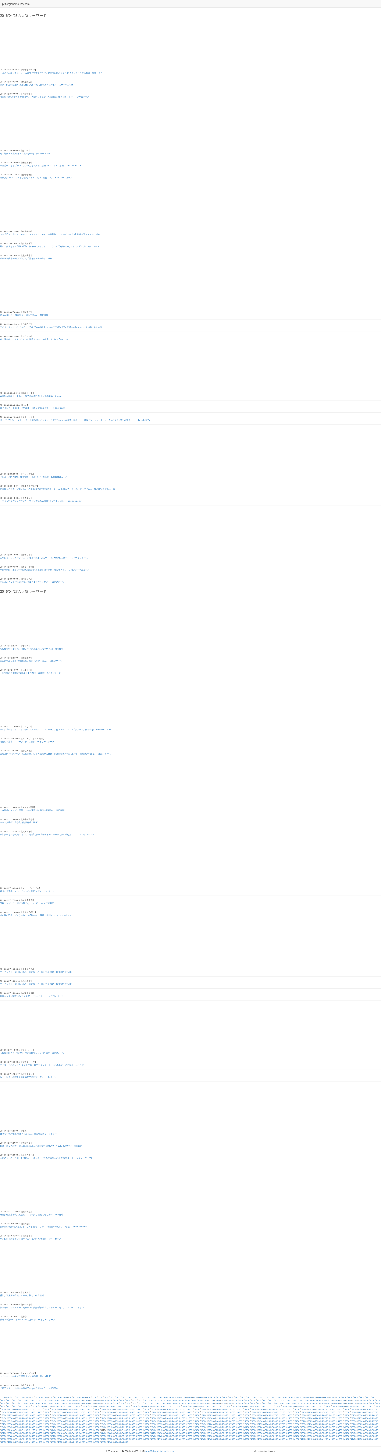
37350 (146, 1435)
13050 (82, 1409)
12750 (39, 1409)
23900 (118, 1421)
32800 (254, 1430)
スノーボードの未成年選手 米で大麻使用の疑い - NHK (25, 1376)
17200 (296, 1412)
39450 (68, 1438)
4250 (104, 1400)
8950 (282, 1403)
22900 (354, 1418)
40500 (218, 1438)
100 (8, 1397)
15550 (61, 1412)
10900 (156, 1406)
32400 (196, 1430)
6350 (354, 1400)
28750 (54, 1427)
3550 (20, 1400)
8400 (217, 1403)
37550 (175, 1435)
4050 (80, 1400)
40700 (246, 1438)
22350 (275, 1418)
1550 (159, 1397)
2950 (326, 1397)
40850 (268, 1438)
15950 (118, 1412)
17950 (25, 1415)
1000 (94, 1397)
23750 (96, 1421)
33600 (368, 1430)
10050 (35, 1406)
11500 (242, 1406)
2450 (266, 1397)
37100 (111, 1435)
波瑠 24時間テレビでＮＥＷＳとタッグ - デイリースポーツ (27, 1319)
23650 (82, 1421)
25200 (304, 1421)
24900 (261, 1421)
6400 (360, 1400)
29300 (132, 1427)
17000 (268, 1412)
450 (41, 1397)
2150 (231, 1397)
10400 (85, 1406)
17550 (346, 1412)
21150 (104, 1418)
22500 (296, 1418)
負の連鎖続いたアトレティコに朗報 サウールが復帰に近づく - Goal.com (34, 339)
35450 (254, 1433)
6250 (342, 1400)
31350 (46, 1430)
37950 (232, 1435)
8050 (175, 1403)
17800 (4, 1415)
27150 (204, 1424)
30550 (311, 1427)
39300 (46, 1438)
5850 (294, 1400)
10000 (27, 1406)
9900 (15, 1406)
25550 (354, 1421)
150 (12, 1397)
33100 (296, 1430)
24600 (218, 1421)
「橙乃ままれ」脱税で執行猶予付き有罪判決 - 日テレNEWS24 (29, 1388)
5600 (265, 1400)
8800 (265, 1403)
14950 (354, 1409)
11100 (185, 1406)
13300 (118, 1409)
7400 (98, 1403)
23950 (125, 1421)
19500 (246, 1415)
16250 (161, 1412)
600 (55, 1397)
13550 (154, 1409)
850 (79, 1397)
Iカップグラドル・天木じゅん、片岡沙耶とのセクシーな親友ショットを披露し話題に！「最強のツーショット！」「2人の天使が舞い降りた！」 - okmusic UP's (75, 420)
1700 (177, 1397)
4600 (145, 1400)
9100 (300, 1403)
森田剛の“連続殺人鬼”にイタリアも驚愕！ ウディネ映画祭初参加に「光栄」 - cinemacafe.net (43, 1226)
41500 (361, 1438)
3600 (26, 1400)
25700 (375, 1421)
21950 (218, 1418)
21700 (182, 1418)
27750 (289, 1424)
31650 (89, 1430)
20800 (54, 1418)
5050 (199, 1400)
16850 (246, 1412)
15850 (104, 1412)
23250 (25, 1421)
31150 (18, 1430)
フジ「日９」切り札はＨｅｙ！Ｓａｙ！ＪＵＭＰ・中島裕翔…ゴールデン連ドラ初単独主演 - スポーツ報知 (50, 234)
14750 (325, 1409)
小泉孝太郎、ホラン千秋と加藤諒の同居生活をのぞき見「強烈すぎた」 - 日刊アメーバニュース (44, 569)
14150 (239, 1409)
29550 (168, 1427)
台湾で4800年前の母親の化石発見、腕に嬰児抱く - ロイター (28, 1133)
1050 (100, 1397)
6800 (26, 1403)
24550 (211, 1421)
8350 (211, 1403)
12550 (11, 1409)
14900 (346, 1409)
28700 (46, 1427)
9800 (3, 1406)
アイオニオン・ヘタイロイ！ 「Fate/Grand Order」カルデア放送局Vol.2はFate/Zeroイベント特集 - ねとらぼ (51, 327)
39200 (32, 1438)
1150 (112, 1397)
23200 (18, 1421)
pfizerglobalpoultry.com (16, 4)
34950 (182, 1433)
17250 (304, 1412)
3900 (62, 1400)
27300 (225, 1424)
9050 (294, 1403)
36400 (11, 1435)
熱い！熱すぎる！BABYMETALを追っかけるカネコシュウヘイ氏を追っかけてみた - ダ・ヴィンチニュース (49, 246)
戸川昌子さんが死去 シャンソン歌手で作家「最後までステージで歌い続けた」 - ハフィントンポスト (47, 834)
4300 (110, 1400)
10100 (42, 1406)
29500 (161, 1427)
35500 (261, 1433)
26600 (125, 1424)
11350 (220, 1406)
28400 (4, 1427)
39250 (39, 1438)
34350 (96, 1433)
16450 (189, 1412)
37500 (168, 1435)
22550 (304, 1418)
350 (31, 1397)
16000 (125, 1412)
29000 (89, 1427)
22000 (225, 1418)
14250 (254, 1409)
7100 (62, 1403)
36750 (61, 1435)
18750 (139, 1415)
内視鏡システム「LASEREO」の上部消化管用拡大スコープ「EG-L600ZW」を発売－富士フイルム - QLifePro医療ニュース (57, 488)
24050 (139, 1421)
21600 (168, 1418)
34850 (168, 1433)
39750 (111, 1438)
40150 (168, 1438)
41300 (332, 1438)
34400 (104, 1433)
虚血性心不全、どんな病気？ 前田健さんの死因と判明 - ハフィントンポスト (35, 915)
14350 (268, 1409)
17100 (282, 1412)
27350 (232, 1424)
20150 (339, 1415)
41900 (39, 1441)
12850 (54, 1409)
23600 (75, 1421)
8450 (223, 1403)
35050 (196, 1433)
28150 (346, 1424)
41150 (311, 1438)
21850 (204, 1418)
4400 (122, 1400)
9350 (330, 1403)
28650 (39, 1427)
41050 (296, 1438)
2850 (314, 1397)
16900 (254, 1412)
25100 (289, 1421)
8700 (253, 1403)
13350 (125, 1409)
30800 (346, 1427)
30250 (268, 1427)
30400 (289, 1427)
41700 (11, 1441)
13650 (168, 1409)
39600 (89, 1438)
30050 (239, 1427)
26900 (168, 1424)
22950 (361, 1418)
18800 (146, 1415)
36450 (18, 1435)
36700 (54, 1435)
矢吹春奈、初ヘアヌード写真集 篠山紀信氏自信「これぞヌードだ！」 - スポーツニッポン (42, 1307)
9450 (342, 1403)
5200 (217, 1400)
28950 (82, 1427)
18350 (82, 1415)
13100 (89, 1409)
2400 (260, 1397)
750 (69, 1397)
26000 (39, 1424)
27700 (282, 1424)
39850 (125, 1438)
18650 (125, 1415)
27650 (275, 1424)
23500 (61, 1421)
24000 (132, 1421)
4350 (116, 1400)
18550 (111, 1415)
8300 (205, 1403)
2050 (219, 1397)
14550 (296, 1409)
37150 (118, 1435)
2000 (213, 1397)
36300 (375, 1433)
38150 (261, 1435)
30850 (354, 1427)
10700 (127, 1406)
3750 (44, 1400)
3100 (344, 1397)
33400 (339, 1430)
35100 (204, 1433)
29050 (96, 1427)
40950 (282, 1438)
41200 (318, 1438)
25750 (4, 1424)
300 (27, 1397)
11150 (192, 1406)
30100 (246, 1427)
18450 (96, 1415)
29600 (175, 1427)
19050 (182, 1415)
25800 (11, 1424)
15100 (375, 1409)
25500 (346, 1421)
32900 (268, 1430)
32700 (239, 1430)
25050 (282, 1421)
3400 (3, 1400)
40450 (211, 1438)
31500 (68, 1430)
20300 (361, 1415)
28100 (339, 1424)
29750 (196, 1427)
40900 (275, 1438)
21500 (154, 1418)
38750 (346, 1435)
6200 (336, 1400)
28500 (18, 1427)
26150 (61, 1424)
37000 (96, 1435)
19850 (296, 1415)
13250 (111, 1409)
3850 (56, 1400)
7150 (68, 1403)
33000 (282, 1430)
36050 (339, 1433)
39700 (104, 1438)
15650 (75, 1412)
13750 (182, 1409)
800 (74, 1397)
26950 (175, 1424)
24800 (246, 1421)
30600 (318, 1427)
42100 (68, 1441)
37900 (225, 1435)
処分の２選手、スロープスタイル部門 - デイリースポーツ (27, 741)
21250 (118, 1418)
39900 (132, 1438)
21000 (82, 1418)
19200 (204, 1415)
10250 (63, 1406)
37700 (196, 1435)
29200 (118, 1427)
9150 (306, 1403)
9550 (354, 1403)
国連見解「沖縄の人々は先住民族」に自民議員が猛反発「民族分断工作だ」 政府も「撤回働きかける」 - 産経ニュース (55, 753)
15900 (111, 1412)
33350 (332, 1430)
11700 (270, 1406)
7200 (74, 1403)
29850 (211, 1427)
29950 (225, 1427)
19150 (196, 1415)
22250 (261, 1418)
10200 (56, 1406)
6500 (372, 1400)
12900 (61, 1409)
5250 (223, 1400)
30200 (261, 1427)
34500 (118, 1433)
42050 (61, 1441)
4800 (169, 1400)
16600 (211, 1412)
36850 (75, 1435)
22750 (332, 1418)
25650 (368, 1421)
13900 (204, 1409)
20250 (354, 1415)
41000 (289, 1438)
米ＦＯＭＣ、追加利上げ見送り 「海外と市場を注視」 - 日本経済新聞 (32, 407)
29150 (111, 1427)
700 (65, 1397)
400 (36, 1397)
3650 (32, 1400)
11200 (199, 1406)
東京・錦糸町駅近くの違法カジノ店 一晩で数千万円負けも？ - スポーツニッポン (37, 84)
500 (46, 1397)
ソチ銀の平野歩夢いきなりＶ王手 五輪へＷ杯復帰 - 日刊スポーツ (30, 1238)
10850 (149, 1406)
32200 (168, 1430)
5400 (241, 1400)
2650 (290, 1397)
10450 (92, 1406)
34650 (139, 1433)
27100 (196, 1424)
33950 (39, 1433)
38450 (304, 1435)
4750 (163, 1400)
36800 (68, 1435)
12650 (25, 1409)
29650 (182, 1427)
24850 (254, 1421)
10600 (113, 1406)
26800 (154, 1424)
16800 (239, 1412)
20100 (332, 1415)
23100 (4, 1421)
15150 (4, 1412)
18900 (161, 1415)
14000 (218, 1409)
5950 (306, 1400)
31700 (96, 1430)
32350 (189, 1430)
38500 (311, 1435)
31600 (82, 1430)
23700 (89, 1421)
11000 (170, 1406)
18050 (39, 1415)
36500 (25, 1435)
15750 (89, 1412)
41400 (346, 1438)
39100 (18, 1438)
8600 (241, 1403)
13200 (104, 1409)
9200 (312, 1403)
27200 (211, 1424)
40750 (254, 1438)
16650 (218, 1412)
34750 (154, 1433)
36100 (346, 1433)
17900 (18, 1415)
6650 (9, 1403)
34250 (82, 1433)
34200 (75, 1433)
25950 (32, 1424)
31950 (132, 1430)
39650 (96, 1438)
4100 (86, 1400)
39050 (11, 1438)
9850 (9, 1406)
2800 (308, 1397)
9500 (348, 1403)
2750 (302, 1397)
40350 (196, 1438)
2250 (243, 1397)
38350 (289, 1435)
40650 (239, 1438)
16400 (182, 1412)
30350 (282, 1427)
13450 (139, 1409)
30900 (361, 1427)
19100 (189, 1415)
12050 (320, 1406)
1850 (195, 1397)
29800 (204, 1427)
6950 (44, 1403)
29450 (154, 1427)
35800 (304, 1433)
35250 (225, 1433)
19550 (254, 1415)
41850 (32, 1441)
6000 (312, 1400)
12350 (363, 1406)
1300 (129, 1397)
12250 (349, 1406)
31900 (125, 1430)
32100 (154, 1430)
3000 (332, 1397)
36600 (39, 1435)
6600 (3, 1403)
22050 (232, 1418)
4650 (151, 1400)
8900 (276, 1403)
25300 (318, 1421)
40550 (225, 1438)
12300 (356, 1406)
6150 (330, 1400)
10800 (142, 1406)
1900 (201, 1397)
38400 (296, 1435)
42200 (82, 1441)
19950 (311, 1415)
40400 (204, 1438)
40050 (154, 1438)
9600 (360, 1403)
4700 (157, 1400)
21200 (111, 1418)
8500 (229, 1403)
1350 (135, 1397)
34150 (68, 1433)
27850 (304, 1424)
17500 (339, 1412)
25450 (339, 1421)
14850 (339, 1409)
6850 (32, 1403)
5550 (259, 1400)
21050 (89, 1418)
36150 (354, 1433)
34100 (61, 1433)
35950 (325, 1433)
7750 (140, 1403)
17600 (354, 1412)
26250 (75, 1424)
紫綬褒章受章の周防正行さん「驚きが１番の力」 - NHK (26, 258)
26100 (54, 1424)
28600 (32, 1427)
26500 (111, 1424)
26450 (104, 1424)
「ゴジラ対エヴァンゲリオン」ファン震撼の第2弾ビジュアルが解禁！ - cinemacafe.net (41, 500)
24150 (154, 1421)
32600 (225, 1430)
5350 (235, 1400)
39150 (25, 1438)
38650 (332, 1435)
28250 (361, 1424)
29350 (139, 1427)
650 (60, 1397)
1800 (189, 1397)
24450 (196, 1421)
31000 (375, 1427)
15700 (82, 1412)
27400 (239, 1424)
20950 (75, 1418)
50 (3, 1397)
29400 (146, 1427)
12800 (46, 1409)
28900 (75, 1427)
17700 (368, 1412)
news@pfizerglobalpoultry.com (159, 1451)
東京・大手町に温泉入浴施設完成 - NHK (19, 822)
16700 (225, 1412)
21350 (132, 1418)
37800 (211, 1435)
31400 (54, 1430)
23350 (39, 1421)
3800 (50, 1400)
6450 (366, 1400)
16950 (261, 1412)
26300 (82, 1424)
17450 (332, 1412)
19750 (282, 1415)
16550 (204, 1412)
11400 (227, 1406)
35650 (282, 1433)
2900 (320, 1397)
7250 (80, 1403)
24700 (232, 1421)
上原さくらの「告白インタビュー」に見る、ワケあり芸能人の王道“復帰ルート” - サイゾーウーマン (46, 1157)
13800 (189, 1409)
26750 (146, 1424)
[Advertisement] (89, 44)
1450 (147, 1397)
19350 (225, 1415)
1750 (183, 1397)
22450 (289, 1418)
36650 (46, 1435)
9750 (378, 1403)
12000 (313, 1406)
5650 (270, 1400)
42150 (75, 1441)
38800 (354, 1435)
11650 (263, 1406)
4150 (92, 1400)
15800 (96, 1412)
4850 (175, 1400)
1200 (117, 1397)
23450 (54, 1421)
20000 (318, 1415)
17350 (318, 1412)
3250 (362, 1397)
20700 (39, 1418)
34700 (146, 1433)
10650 (120, 1406)
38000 (239, 1435)
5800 (288, 1400)
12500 (4, 1409)
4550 (140, 1400)
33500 (354, 1430)
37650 (189, 1435)
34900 (175, 1433)
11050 (177, 1406)
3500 (15, 1400)
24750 (239, 1421)
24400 (189, 1421)
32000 (139, 1430)
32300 (182, 1430)
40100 (161, 1438)
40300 (189, 1438)
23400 (46, 1421)
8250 (199, 1403)
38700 (339, 1435)
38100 (254, 1435)
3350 (373, 1397)
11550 (249, 1406)
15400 (39, 1412)
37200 (125, 1435)
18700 (132, 1415)
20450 (4, 1418)
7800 (145, 1403)
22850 (346, 1418)
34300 (89, 1433)
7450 (104, 1403)
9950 (20, 1406)
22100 (239, 1418)
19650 (268, 1415)
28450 (11, 1427)
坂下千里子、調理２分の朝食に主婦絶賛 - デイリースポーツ (28, 1076)
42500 (125, 1441)
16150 (146, 1412)
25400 (332, 1421)
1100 (106, 1397)
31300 (39, 1430)
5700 (276, 1400)
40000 (146, 1438)
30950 (368, 1427)
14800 (332, 1409)
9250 (318, 1403)
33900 (32, 1433)
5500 (253, 1400)
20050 (325, 1415)
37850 (218, 1435)
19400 (232, 1415)
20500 (11, 1418)
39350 (54, 1438)
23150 (11, 1421)
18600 (118, 1415)
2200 (237, 1397)
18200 (61, 1415)
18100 (46, 1415)
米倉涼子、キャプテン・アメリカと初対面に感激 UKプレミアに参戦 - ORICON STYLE (40, 165)
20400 (375, 1415)
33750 (11, 1433)
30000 (232, 1427)
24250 (168, 1421)
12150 (335, 1406)
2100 (225, 1397)
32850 (261, 1430)
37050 (104, 1435)
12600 (18, 1409)
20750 (46, 1418)
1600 (165, 1397)
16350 (175, 1412)
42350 (104, 1441)
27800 (296, 1424)
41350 (339, 1438)
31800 (111, 1430)
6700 (15, 1403)
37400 (154, 1435)
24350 (182, 1421)
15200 (11, 1412)
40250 (182, 1438)
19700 (275, 1415)
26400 (96, 1424)
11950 (306, 1406)
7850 (151, 1403)
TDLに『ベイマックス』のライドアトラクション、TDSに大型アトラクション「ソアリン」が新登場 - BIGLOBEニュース (56, 729)
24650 (225, 1421)
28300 (368, 1424)
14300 (261, 1409)
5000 (193, 1400)
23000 (368, 1418)
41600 (375, 1438)
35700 (289, 1433)
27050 (189, 1424)
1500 (153, 1397)
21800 (196, 1418)
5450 (247, 1400)
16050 (132, 1412)
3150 (350, 1397)
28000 (325, 1424)
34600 (132, 1433)
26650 (132, 1424)
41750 (18, 1441)
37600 (182, 1435)
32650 (232, 1430)
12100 (327, 1406)
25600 (361, 1421)
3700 (38, 1400)
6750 (20, 1403)
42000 (54, 1441)
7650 (128, 1403)
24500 (204, 1421)
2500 (272, 1397)
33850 (25, 1433)
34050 (54, 1433)
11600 (256, 1406)
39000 (4, 1438)
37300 (139, 1435)
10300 (70, 1406)
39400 (61, 1438)
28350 (375, 1424)
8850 (270, 1403)
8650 (247, 1403)
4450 (128, 1400)
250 (22, 1397)
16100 (139, 1412)
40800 (261, 1438)
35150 (211, 1433)
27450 (246, 1424)
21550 (161, 1418)
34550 (125, 1433)
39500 (75, 1438)
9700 (372, 1403)
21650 (175, 1418)
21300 (125, 1418)
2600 (284, 1397)
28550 (25, 1427)
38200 (268, 1435)
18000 (32, 1415)
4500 (134, 1400)
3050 (338, 1397)
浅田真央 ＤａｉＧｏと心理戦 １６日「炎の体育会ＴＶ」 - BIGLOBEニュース (36, 177)
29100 (104, 1427)
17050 (275, 1412)
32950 (275, 1430)
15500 (54, 1412)
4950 (187, 1400)
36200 (361, 1433)
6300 (348, 1400)
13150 (96, 1409)
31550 (75, 1430)
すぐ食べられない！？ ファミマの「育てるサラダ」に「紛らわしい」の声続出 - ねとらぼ (42, 1064)
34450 (111, 1433)
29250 (125, 1427)
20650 (32, 1418)
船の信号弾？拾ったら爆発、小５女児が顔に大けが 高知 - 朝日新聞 (31, 648)
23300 (32, 1421)
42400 (111, 1441)
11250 (206, 1406)
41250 (325, 1438)
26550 (118, 1424)
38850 (361, 1435)
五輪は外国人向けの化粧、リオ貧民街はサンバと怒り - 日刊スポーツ (32, 1052)
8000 (169, 1403)
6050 (318, 1400)
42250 (89, 1441)
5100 (205, 1400)
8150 (187, 1403)
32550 (218, 1430)
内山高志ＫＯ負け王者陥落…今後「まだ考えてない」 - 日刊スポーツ (32, 581)
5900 (300, 1400)
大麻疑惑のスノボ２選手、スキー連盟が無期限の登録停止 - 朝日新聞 (32, 810)
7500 (110, 1403)
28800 (61, 1427)
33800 (18, 1433)
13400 (132, 1409)
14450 (282, 1409)
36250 (368, 1433)
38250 (275, 1435)
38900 (368, 1435)
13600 (161, 1409)
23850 (111, 1421)
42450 (118, 1441)
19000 (175, 1415)
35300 (232, 1433)
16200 (154, 1412)
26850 (161, 1424)
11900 (299, 1406)
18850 (154, 1415)
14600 (304, 1409)
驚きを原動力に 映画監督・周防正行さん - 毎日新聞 (24, 315)
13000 (75, 1409)
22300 (268, 1418)
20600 (25, 1418)
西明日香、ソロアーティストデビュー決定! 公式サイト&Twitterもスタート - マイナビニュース (44, 557)
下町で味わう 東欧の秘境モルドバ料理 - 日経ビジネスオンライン (30, 672)
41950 (46, 1441)
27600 (268, 1424)
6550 (378, 1400)
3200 (356, 1397)
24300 (175, 1421)
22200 (254, 1418)
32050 (146, 1430)
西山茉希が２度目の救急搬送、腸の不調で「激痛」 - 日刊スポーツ (31, 660)
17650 (361, 1412)
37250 (132, 1435)
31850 (118, 1430)
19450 (239, 1415)
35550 (268, 1433)
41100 (304, 1438)
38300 (282, 1435)
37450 (161, 1435)
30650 (325, 1427)
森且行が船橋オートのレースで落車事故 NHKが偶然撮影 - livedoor (31, 395)
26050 (46, 1424)
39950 (139, 1438)
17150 (289, 1412)
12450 (377, 1406)
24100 (146, 1421)
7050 (56, 1403)
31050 (4, 1430)
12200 (342, 1406)
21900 (211, 1418)
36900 (82, 1435)
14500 (289, 1409)
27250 (218, 1424)
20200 (346, 1415)
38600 (325, 1435)
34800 (161, 1433)
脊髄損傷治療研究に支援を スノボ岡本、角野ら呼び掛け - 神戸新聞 (31, 1214)
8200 (193, 1403)
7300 (86, 1403)
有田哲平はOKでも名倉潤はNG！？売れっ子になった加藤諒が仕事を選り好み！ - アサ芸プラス (44, 96)
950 (88, 1397)
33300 (325, 1430)
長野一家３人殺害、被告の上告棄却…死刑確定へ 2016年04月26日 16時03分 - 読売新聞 (41, 1145)
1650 (171, 1397)
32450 (204, 1430)
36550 (32, 1435)
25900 (25, 1424)
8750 (259, 1403)
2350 (254, 1397)
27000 (182, 1424)
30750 (339, 1427)
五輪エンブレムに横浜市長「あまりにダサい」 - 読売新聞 (27, 903)
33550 (361, 1430)
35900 (318, 1433)
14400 (275, 1409)
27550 (261, 1424)
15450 (46, 1412)
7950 (163, 1403)
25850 (18, 1424)
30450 (296, 1427)
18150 (54, 1415)
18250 (68, 1415)
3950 (68, 1400)
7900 (157, 1403)
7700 (134, 1403)
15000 (361, 1409)
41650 (4, 1441)
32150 (161, 1430)
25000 (275, 1421)
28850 (68, 1427)
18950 (168, 1415)
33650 (375, 1430)
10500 (99, 1406)
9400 (336, 1403)
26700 (139, 1424)
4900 (181, 1400)
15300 (25, 1412)
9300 (324, 1403)
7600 (122, 1403)
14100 (232, 1409)
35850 (311, 1433)
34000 (46, 1433)
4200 (98, 1400)
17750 (375, 1412)
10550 (106, 1406)
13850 (196, 1409)
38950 (375, 1435)
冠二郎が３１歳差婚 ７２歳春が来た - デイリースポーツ (26, 153)
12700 (32, 1409)
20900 (68, 1418)
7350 (92, 1403)
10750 (135, 1406)
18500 (104, 1415)
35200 (218, 1433)
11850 (292, 1406)
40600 (232, 1438)
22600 (311, 1418)
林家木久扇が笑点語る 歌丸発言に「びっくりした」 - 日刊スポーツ (31, 996)
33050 (289, 1430)
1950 (207, 1397)
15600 (68, 1412)
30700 (332, 1427)
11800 (285, 1406)
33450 (346, 1430)
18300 (75, 1415)
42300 (96, 1441)
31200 (25, 1430)
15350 (32, 1412)
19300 (218, 1415)
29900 (218, 1427)
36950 (89, 1435)
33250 (318, 1430)
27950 (318, 1424)
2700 (296, 1397)
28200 (354, 1424)
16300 (168, 1412)
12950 (68, 1409)
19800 (289, 1415)
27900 (311, 1424)
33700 (4, 1433)
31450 (61, 1430)
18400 (89, 1415)
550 (50, 1397)
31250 (32, 1430)
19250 (211, 1415)
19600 (261, 1415)
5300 (229, 1400)
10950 (163, 1406)
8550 (235, 1403)
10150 (49, 1406)
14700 (318, 1409)
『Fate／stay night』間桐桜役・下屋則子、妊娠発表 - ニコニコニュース (33, 476)
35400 (246, 1433)
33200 (311, 1430)
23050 (375, 1418)
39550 (82, 1438)
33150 (304, 1430)
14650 (311, 1409)
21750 (189, 1418)
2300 (248, 1397)
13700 (175, 1409)
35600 (275, 1433)
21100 (96, 1418)
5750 (282, 1400)
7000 (50, 1403)
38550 (318, 1435)
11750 (277, 1406)
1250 (123, 1397)
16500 (196, 1412)
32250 (175, 1430)
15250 (18, 1412)
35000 (189, 1433)
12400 (370, 1406)
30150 (254, 1427)
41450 (354, 1438)
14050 (225, 1409)
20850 (61, 1418)
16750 (232, 1412)
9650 (366, 1403)
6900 (38, 1403)
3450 (9, 1400)
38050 (246, 1435)
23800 (104, 1421)
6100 (324, 1400)
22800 (339, 1418)
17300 (311, 1412)
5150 (211, 1400)
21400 (139, 1418)
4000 (74, 1400)
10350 (77, 1406)
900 (84, 1397)
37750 (204, 1435)
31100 (11, 1430)
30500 (304, 1427)
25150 (296, 1421)
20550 (18, 1418)
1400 (141, 1397)
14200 (246, 1409)
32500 (211, 1430)
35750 (296, 1433)
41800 (25, 1441)
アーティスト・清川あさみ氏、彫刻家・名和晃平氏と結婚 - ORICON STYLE (36, 971)
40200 (175, 1438)
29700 (189, 1427)
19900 (304, 1415)
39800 (118, 1438)
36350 (4, 1435)
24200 (161, 1421)
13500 (146, 1409)
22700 (325, 1418)
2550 (278, 1397)
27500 (254, 1424)
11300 (213, 1406)
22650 (318, 1418)
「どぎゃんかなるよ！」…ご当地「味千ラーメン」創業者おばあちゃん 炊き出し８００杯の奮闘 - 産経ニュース (52, 72)
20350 (368, 1415)
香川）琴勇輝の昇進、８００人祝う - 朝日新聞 (22, 1295)
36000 (332, 1433)
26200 (68, 1424)
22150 (246, 1418)
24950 (268, 1421)
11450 (235, 1406)
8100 (181, 1403)
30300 (275, 1427)
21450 (146, 1418)
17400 (325, 1412)
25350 (325, 1421)
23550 (68, 1421)
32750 (246, 1430)
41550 (368, 1438)
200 (17, 1397)
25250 (311, 1421)
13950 (211, 1409)
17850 (11, 1415)
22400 (282, 1418)
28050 (332, 1424)
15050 (368, 1409)
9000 (288, 1403)
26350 (89, 1424)
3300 (368, 1397)
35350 (239, 1433)
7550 (116, 1403)
